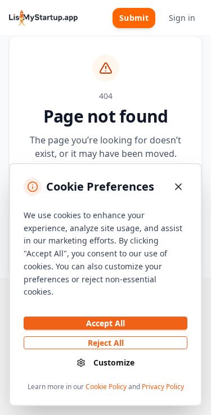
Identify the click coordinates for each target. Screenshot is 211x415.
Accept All (105, 323)
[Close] (178, 187)
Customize (113, 362)
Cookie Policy (106, 386)
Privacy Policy (163, 386)
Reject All (106, 342)
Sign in (182, 17)
